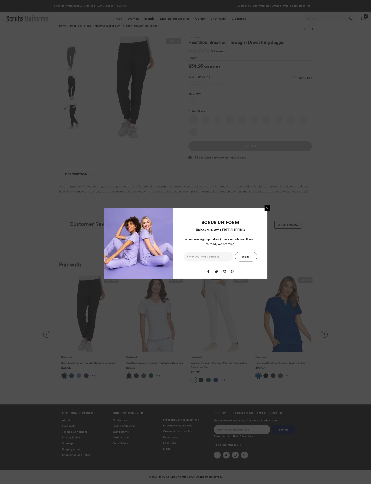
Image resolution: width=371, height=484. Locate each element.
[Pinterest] (232, 272)
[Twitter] (216, 272)
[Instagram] (224, 272)
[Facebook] (208, 272)
